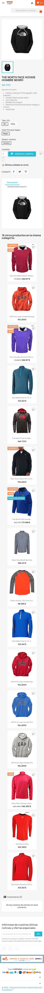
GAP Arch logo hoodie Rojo (22, 682)
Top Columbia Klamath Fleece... (22, 276)
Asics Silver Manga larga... (22, 803)
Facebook (4, 948)
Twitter (10, 948)
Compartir (13, 171)
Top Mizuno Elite (22, 844)
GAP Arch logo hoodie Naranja (22, 316)
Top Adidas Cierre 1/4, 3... (22, 398)
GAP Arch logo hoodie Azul (22, 722)
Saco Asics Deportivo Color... (22, 479)
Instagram (17, 948)
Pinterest (25, 171)
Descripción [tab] (12, 182)
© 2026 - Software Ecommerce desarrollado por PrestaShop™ (22, 988)
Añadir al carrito (22, 153)
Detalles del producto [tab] (17, 186)
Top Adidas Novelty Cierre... (22, 884)
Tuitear (19, 171)
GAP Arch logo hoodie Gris (22, 763)
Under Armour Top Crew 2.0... (22, 600)
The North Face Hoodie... (22, 438)
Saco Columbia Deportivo (22, 560)
